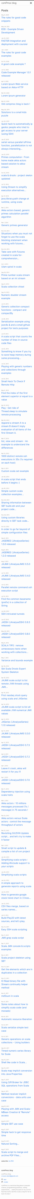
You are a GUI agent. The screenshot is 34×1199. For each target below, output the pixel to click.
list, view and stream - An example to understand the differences (15, 444)
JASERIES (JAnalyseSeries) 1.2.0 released (15, 554)
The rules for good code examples (13, 54)
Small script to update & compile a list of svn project (15, 850)
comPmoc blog (8, 2)
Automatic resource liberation (16, 1019)
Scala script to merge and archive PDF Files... (14, 1154)
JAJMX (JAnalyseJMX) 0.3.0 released (15, 735)
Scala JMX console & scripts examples (15, 948)
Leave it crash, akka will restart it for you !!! (13, 770)
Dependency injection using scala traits (15, 793)
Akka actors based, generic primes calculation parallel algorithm (15, 213)
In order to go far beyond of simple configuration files (15, 531)
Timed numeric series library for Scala (16, 1052)
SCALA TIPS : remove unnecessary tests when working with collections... (14, 648)
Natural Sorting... (10, 1143)
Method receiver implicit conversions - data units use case (16, 1097)
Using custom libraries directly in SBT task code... (15, 519)
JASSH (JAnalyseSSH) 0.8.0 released (15, 635)
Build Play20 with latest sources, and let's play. (13, 920)
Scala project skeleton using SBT (15, 959)
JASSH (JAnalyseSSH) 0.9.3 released (15, 624)
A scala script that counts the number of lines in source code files (16, 339)
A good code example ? (13, 64)
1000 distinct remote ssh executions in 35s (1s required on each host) (16, 459)
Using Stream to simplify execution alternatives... (14, 189)
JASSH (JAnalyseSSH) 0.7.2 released (15, 758)
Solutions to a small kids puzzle (13, 114)
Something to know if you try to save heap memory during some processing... (16, 354)
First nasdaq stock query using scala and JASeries (14, 697)
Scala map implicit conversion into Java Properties (16, 1072)
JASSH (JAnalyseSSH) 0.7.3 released (15, 747)
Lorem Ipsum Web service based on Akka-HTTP (14, 86)
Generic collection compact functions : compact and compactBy (15, 310)
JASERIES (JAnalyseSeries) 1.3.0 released (15, 542)
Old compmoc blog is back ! (15, 104)
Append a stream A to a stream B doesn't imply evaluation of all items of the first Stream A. (16, 428)
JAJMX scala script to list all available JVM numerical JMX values (16, 710)
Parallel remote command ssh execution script (16, 589)
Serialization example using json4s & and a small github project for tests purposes (15, 325)
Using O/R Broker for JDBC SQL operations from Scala (15, 1084)
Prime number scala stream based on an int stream (15, 277)
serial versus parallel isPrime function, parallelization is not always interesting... (16, 145)
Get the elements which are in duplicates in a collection (16, 971)
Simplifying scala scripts (14, 874)
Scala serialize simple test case (14, 1029)
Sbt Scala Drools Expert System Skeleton (13, 670)
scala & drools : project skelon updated (16, 177)
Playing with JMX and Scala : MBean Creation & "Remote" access (16, 1112)
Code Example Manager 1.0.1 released (16, 74)
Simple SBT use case (12, 1123)
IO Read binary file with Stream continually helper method (14, 984)
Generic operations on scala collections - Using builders (15, 1041)
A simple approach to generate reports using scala (16, 885)
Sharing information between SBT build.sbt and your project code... (16, 506)
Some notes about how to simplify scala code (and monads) (14, 1007)
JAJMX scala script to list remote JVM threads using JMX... (15, 683)
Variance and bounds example (17, 660)
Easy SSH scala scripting (14, 929)
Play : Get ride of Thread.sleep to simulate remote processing (14, 411)
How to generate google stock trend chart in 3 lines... (16, 896)
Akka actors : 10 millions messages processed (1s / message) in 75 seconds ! (15, 806)
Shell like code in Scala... (14, 1062)
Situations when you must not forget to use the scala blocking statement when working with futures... (16, 238)
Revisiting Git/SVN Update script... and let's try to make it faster (16, 836)
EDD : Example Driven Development (12, 31)
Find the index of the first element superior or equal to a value (17, 396)
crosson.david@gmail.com (9, 1176)
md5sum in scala (10, 996)
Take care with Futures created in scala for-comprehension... (13, 255)
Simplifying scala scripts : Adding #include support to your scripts (15, 863)
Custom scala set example (15, 471)
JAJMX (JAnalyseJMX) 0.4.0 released (15, 577)
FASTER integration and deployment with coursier (14, 42)
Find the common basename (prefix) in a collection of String (16, 602)
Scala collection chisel (12, 286)
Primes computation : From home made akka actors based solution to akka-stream (15, 162)
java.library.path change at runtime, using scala (15, 200)
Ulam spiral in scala (11, 266)
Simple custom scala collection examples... (12, 493)
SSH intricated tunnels (12, 614)
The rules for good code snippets (13, 19)
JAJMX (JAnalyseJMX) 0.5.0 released (15, 566)
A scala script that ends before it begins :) (13, 481)
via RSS (11, 1161)
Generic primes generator (14, 225)
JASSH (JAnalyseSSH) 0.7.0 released (15, 782)
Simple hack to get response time (16, 1134)
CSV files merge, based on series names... (15, 908)
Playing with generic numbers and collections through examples (16, 369)
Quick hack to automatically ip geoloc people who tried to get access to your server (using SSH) (16, 129)
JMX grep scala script (12, 937)
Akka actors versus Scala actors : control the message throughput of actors (16, 821)
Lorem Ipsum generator (13, 95)
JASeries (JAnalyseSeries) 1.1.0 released (14, 724)
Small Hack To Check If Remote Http (13, 383)
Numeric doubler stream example (13, 297)
